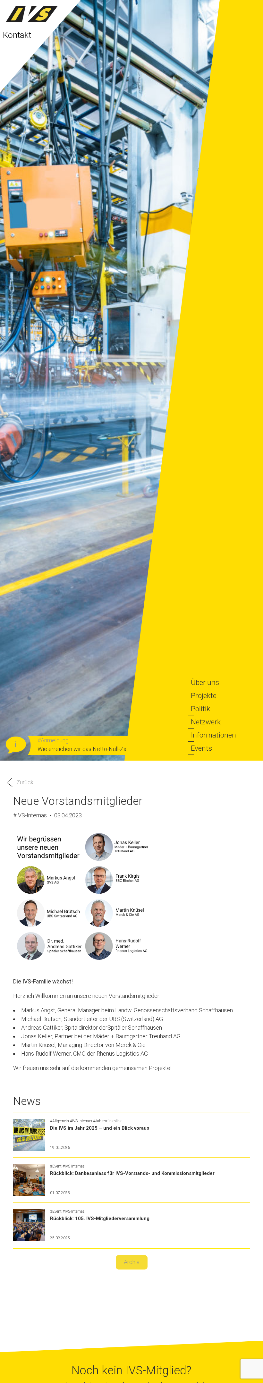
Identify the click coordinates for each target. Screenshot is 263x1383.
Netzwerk (206, 722)
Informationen (213, 735)
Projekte (203, 695)
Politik (200, 708)
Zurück (24, 782)
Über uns (205, 682)
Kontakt (17, 35)
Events (201, 748)
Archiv (132, 1262)
